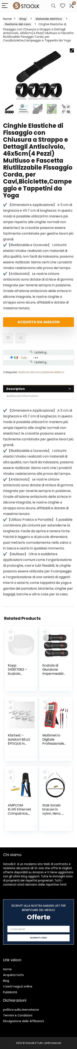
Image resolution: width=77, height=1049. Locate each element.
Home (7, 19)
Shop (22, 19)
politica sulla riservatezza (21, 1010)
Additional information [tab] (22, 396)
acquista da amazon (38, 322)
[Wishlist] (62, 5)
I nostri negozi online (17, 986)
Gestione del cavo (18, 24)
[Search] (53, 5)
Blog (6, 981)
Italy (24, 357)
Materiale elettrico (49, 19)
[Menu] (5, 5)
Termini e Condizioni (17, 1015)
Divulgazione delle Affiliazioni (23, 1021)
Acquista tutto (13, 975)
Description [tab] (15, 389)
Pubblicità (10, 992)
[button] (72, 50)
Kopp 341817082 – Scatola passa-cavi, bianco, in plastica (17, 675)
